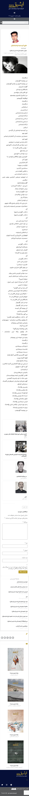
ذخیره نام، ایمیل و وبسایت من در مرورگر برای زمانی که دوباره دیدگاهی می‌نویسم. (15, 567)
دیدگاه (25, 522)
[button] (14, 12)
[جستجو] (1, 22)
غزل (27, 597)
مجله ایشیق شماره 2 (14, 735)
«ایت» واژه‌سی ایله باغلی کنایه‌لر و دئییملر (19, 587)
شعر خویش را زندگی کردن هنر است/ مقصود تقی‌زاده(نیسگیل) (15, 616)
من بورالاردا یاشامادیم (22, 476)
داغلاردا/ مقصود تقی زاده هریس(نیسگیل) (19, 606)
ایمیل (25, 550)
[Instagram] (6, 784)
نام (26, 543)
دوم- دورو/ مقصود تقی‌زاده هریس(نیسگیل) (19, 602)
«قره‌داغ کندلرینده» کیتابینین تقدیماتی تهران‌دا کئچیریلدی (16, 455)
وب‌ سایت (24, 557)
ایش (26, 497)
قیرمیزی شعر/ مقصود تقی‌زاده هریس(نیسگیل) (18, 592)
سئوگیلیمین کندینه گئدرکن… (21, 626)
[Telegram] (11, 784)
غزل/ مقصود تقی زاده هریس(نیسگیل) (20, 611)
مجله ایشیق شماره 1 (14, 766)
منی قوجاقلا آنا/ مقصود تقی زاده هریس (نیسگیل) (17, 621)
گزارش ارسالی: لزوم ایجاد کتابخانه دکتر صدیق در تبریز (15, 435)
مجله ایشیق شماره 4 (14, 673)
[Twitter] (2, 784)
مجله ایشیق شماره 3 (14, 704)
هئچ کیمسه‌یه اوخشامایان (19, 45)
